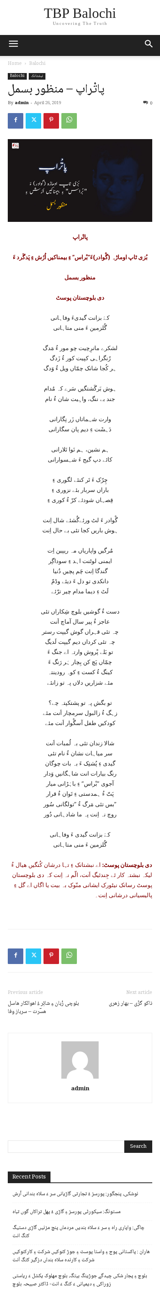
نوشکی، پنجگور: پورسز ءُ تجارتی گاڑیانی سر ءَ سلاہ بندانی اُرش (75, 1194)
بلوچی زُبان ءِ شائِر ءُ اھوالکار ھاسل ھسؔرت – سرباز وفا (43, 1008)
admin (22, 103)
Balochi (37, 64)
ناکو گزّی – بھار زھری (130, 1004)
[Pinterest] (51, 121)
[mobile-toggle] (13, 45)
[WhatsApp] (69, 121)
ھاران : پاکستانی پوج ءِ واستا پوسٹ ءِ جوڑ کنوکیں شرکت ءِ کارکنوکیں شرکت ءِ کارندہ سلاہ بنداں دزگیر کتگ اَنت (81, 1256)
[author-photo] (80, 1078)
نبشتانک (37, 76)
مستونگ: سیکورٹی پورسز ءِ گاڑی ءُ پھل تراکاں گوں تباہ (66, 1212)
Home (15, 64)
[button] (149, 45)
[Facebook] (15, 121)
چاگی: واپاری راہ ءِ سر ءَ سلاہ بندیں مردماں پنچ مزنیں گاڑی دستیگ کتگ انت (78, 1232)
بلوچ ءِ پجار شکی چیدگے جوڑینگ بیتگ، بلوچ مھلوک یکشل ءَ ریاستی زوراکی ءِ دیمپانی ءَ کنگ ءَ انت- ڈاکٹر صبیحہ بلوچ (79, 1280)
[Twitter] (33, 121)
